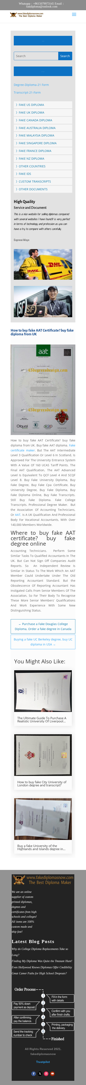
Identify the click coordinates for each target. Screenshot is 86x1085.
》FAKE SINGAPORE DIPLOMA (36, 143)
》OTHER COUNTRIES (31, 166)
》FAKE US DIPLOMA (30, 105)
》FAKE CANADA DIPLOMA (34, 120)
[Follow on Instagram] (46, 1073)
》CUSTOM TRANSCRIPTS (33, 181)
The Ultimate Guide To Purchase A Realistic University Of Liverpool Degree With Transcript (41, 720)
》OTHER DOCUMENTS (32, 189)
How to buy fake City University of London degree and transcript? (41, 784)
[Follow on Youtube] (52, 1073)
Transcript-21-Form (27, 92)
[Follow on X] (40, 1073)
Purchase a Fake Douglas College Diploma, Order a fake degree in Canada (43, 626)
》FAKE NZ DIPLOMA (30, 158)
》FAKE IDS (23, 174)
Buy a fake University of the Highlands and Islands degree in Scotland (40, 847)
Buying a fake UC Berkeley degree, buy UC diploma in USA (43, 641)
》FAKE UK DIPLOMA (30, 112)
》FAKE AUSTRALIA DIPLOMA (36, 128)
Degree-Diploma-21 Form (31, 85)
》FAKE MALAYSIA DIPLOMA (35, 135)
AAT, (18, 515)
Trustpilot (43, 1062)
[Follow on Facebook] (33, 1073)
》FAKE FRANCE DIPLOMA (33, 151)
